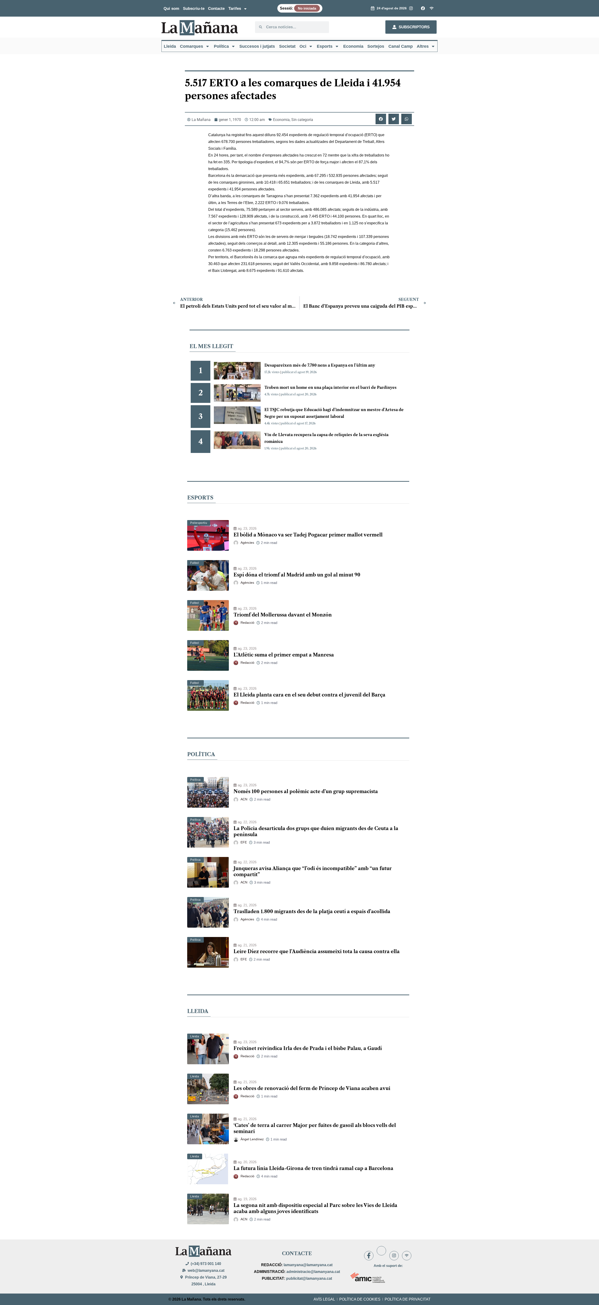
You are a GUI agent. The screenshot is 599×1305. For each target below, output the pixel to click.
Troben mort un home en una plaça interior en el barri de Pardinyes (330, 387)
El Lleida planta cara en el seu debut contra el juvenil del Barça (309, 695)
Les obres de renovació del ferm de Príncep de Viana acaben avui (312, 1088)
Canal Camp (400, 46)
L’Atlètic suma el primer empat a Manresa (284, 655)
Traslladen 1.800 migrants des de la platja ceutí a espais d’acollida (312, 911)
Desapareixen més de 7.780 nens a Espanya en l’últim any (319, 365)
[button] (381, 119)
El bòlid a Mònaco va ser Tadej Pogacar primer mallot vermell (308, 535)
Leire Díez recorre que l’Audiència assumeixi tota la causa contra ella (317, 951)
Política (221, 46)
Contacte (216, 8)
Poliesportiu (198, 523)
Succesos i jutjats (257, 46)
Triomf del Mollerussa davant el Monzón (283, 615)
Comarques (191, 46)
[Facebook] (368, 1255)
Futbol (194, 563)
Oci (303, 46)
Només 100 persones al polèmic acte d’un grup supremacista (306, 791)
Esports (324, 46)
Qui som (171, 8)
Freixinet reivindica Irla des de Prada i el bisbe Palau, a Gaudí (308, 1048)
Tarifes (234, 8)
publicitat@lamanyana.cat (309, 1278)
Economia (353, 46)
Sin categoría (302, 119)
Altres (423, 46)
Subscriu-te (194, 8)
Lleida (170, 46)
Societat (287, 46)
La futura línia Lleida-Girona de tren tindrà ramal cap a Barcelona (313, 1168)
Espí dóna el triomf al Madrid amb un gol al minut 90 (297, 575)
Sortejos (375, 46)
